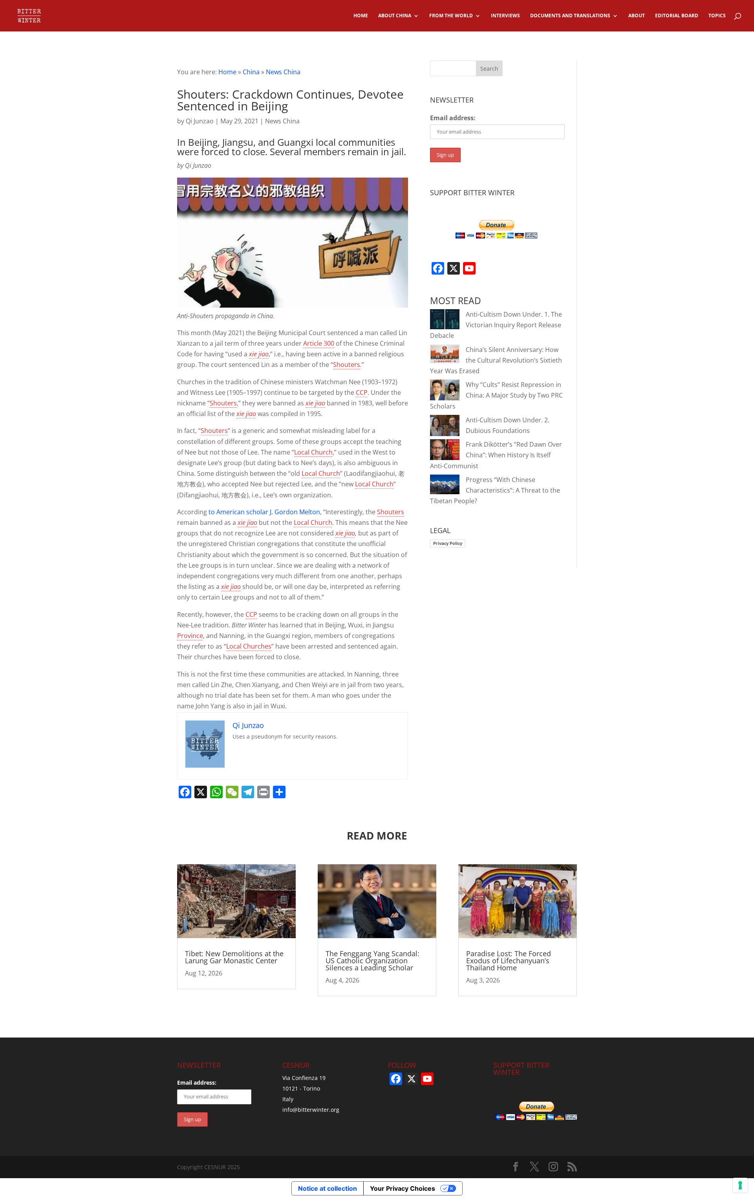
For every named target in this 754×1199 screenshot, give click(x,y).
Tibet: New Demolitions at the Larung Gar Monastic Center (234, 957)
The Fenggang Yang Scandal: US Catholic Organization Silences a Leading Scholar (372, 960)
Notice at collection (327, 1188)
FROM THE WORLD (451, 16)
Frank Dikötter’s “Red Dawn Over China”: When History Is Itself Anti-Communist (496, 455)
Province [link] (190, 635)
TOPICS (717, 16)
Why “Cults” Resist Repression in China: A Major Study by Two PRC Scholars (496, 395)
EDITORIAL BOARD (676, 16)
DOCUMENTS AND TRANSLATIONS (570, 16)
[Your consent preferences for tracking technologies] (740, 1185)
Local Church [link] (313, 452)
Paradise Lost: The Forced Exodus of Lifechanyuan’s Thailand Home (508, 960)
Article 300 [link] (318, 343)
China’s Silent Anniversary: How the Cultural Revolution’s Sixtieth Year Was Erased (496, 360)
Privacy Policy (447, 543)
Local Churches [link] (248, 646)
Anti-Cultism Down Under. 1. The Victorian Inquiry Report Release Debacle (496, 325)
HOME (360, 16)
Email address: (453, 118)
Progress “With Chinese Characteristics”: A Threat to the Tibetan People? (495, 490)
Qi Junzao (200, 121)
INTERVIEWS (505, 16)
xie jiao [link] (259, 354)
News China (283, 72)
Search (489, 68)
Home (227, 72)
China (251, 72)
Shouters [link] (346, 364)
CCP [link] (362, 392)
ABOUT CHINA (394, 16)
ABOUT (636, 16)
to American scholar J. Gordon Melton (264, 512)
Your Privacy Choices (402, 1188)
